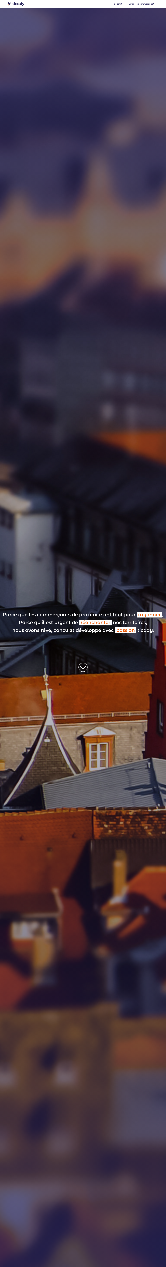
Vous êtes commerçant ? (141, 4)
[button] (120, 4)
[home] (15, 4)
